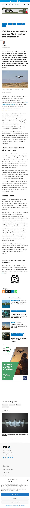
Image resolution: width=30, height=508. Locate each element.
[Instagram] (10, 457)
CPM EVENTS (6, 472)
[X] (5, 457)
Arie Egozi (4, 45)
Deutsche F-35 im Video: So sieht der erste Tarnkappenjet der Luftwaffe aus (19, 316)
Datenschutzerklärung (16, 505)
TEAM (4, 475)
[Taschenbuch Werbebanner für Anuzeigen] (15, 13)
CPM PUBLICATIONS (8, 470)
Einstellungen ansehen (15, 502)
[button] (28, 480)
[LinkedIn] (3, 457)
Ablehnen (15, 498)
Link (3, 273)
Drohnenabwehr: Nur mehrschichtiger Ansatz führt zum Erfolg (19, 326)
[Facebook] (8, 457)
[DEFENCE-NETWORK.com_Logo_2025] (10, 4)
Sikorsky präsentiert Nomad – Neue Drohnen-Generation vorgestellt (15, 434)
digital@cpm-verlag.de (8, 455)
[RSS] (12, 457)
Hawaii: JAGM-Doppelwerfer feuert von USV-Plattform (19, 303)
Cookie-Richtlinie (9, 505)
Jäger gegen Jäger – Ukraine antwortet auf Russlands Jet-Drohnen (19, 339)
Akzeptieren (15, 494)
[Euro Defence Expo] (15, 381)
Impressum (22, 505)
